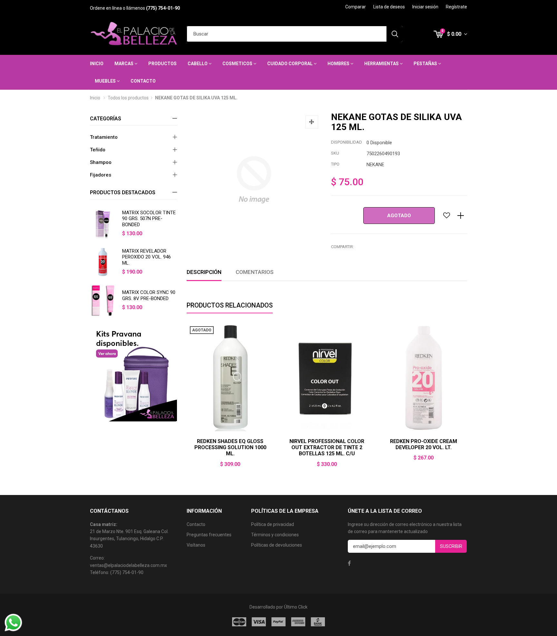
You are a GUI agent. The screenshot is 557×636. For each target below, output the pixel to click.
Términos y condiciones (275, 534)
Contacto (143, 81)
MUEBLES (106, 81)
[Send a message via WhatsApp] (13, 622)
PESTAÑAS (426, 63)
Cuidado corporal (290, 63)
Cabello (198, 63)
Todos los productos (128, 97)
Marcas (124, 63)
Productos (162, 63)
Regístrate (456, 6)
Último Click (296, 607)
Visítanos (196, 545)
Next (467, 399)
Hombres (338, 63)
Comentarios (255, 272)
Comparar (355, 6)
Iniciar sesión (425, 6)
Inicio (96, 63)
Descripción (204, 272)
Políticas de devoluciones (276, 545)
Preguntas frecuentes (209, 534)
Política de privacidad (272, 524)
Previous (186, 399)
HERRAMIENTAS (382, 63)
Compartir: (342, 246)
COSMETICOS (237, 63)
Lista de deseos (389, 6)
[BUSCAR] (394, 34)
